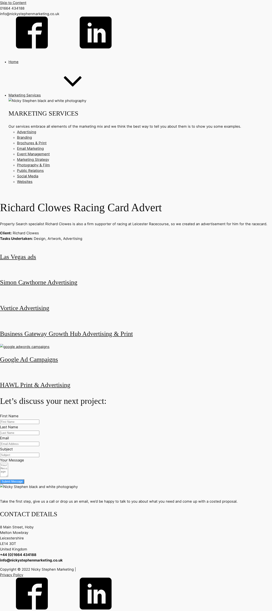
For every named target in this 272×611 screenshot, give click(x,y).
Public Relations (30, 170)
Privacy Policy (11, 575)
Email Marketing (30, 148)
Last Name (9, 427)
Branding (24, 137)
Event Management (33, 154)
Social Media (27, 176)
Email (4, 438)
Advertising (26, 132)
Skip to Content (13, 3)
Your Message (12, 460)
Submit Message (12, 481)
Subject (6, 449)
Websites (25, 182)
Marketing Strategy (33, 159)
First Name (9, 416)
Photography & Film (33, 165)
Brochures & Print (32, 143)
